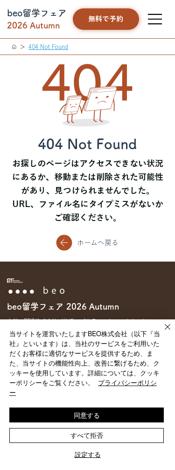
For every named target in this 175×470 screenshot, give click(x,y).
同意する (87, 415)
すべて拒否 (86, 435)
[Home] (14, 46)
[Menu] (155, 19)
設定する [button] (88, 454)
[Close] (162, 332)
